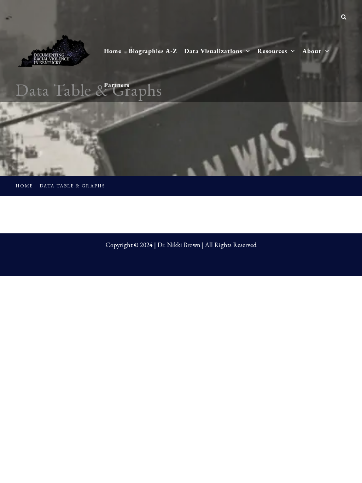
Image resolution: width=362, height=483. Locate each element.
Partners (116, 85)
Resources (272, 51)
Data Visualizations (213, 51)
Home (113, 51)
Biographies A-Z (153, 51)
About (311, 51)
